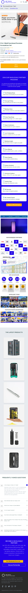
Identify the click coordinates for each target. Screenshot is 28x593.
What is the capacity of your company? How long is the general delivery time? (15, 520)
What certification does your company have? (12, 500)
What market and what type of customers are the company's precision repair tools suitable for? (15, 531)
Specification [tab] (17, 216)
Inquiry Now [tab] (24, 216)
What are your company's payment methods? (12, 505)
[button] (1, 26)
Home (1, 8)
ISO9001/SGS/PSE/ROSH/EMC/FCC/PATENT (13, 51)
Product (6, 8)
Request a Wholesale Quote (14, 204)
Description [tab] (11, 216)
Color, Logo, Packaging (9, 50)
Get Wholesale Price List (13, 561)
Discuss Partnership (14, 565)
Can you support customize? (9, 510)
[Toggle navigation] (21, 2)
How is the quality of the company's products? (12, 525)
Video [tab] (4, 216)
